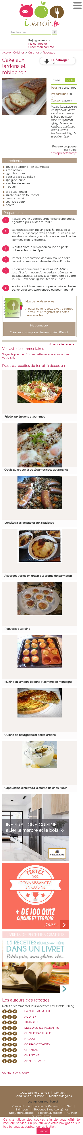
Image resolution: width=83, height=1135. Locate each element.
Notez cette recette (61, 344)
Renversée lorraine (17, 628)
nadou (29, 1038)
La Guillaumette (37, 1011)
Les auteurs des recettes (26, 1000)
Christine (31, 1055)
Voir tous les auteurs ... (16, 1073)
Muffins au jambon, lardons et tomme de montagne (38, 681)
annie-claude (35, 1061)
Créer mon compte (41, 47)
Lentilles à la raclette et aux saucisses (29, 522)
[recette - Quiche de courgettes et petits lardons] (39, 716)
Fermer (43, 1131)
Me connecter (37, 43)
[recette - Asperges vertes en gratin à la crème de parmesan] (39, 562)
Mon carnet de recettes (39, 301)
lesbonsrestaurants (41, 1027)
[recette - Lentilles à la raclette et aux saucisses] (39, 508)
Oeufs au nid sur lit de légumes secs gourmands (36, 469)
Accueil (7, 52)
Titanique (31, 1022)
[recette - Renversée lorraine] (39, 614)
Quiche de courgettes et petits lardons (30, 734)
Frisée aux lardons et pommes (24, 416)
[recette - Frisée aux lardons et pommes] (39, 402)
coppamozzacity (37, 1044)
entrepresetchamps (64, 153)
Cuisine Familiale (37, 1033)
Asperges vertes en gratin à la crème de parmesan (38, 575)
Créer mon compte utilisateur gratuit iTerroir (39, 332)
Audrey (30, 1016)
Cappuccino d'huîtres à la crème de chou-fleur (35, 788)
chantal (31, 1049)
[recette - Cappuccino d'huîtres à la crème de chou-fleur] (39, 767)
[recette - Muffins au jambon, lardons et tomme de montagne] (39, 667)
